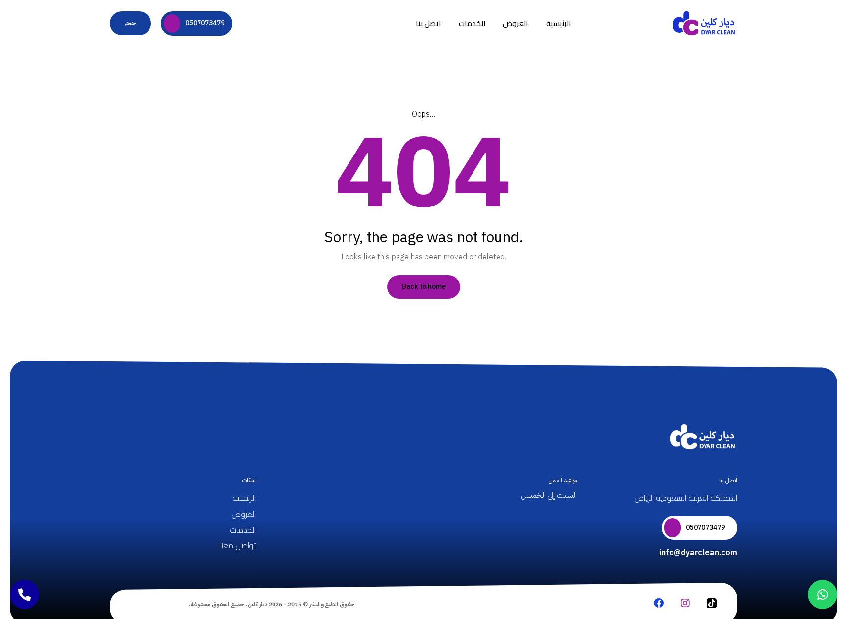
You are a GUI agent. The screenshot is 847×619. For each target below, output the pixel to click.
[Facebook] (659, 603)
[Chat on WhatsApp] (822, 594)
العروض (515, 23)
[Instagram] (685, 603)
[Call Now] (24, 594)
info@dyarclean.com (698, 553)
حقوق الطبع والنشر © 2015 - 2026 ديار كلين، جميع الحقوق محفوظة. (272, 604)
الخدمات (472, 23)
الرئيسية (558, 23)
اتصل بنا (428, 23)
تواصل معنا (237, 545)
